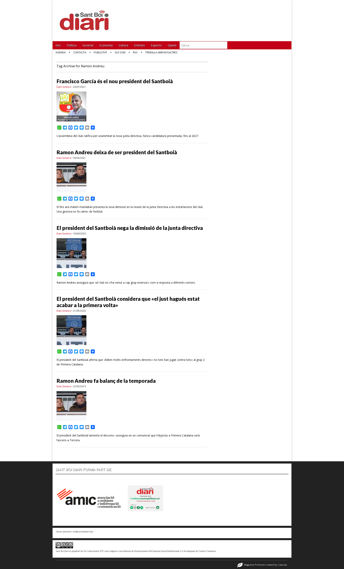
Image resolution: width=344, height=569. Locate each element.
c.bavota (282, 564)
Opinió (172, 45)
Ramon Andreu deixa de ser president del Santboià (117, 152)
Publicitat (100, 52)
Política (71, 45)
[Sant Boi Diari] (86, 17)
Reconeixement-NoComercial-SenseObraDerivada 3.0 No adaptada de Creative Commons (175, 550)
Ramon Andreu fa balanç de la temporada (106, 381)
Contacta (79, 52)
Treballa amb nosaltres (161, 52)
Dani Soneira (64, 87)
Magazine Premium (254, 564)
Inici (58, 45)
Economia (106, 45)
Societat (88, 45)
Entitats (139, 45)
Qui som (120, 52)
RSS (135, 52)
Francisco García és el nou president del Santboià (115, 81)
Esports (156, 45)
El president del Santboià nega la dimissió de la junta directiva (130, 228)
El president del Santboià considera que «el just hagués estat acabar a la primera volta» (128, 302)
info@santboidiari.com (82, 531)
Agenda (61, 52)
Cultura (123, 45)
